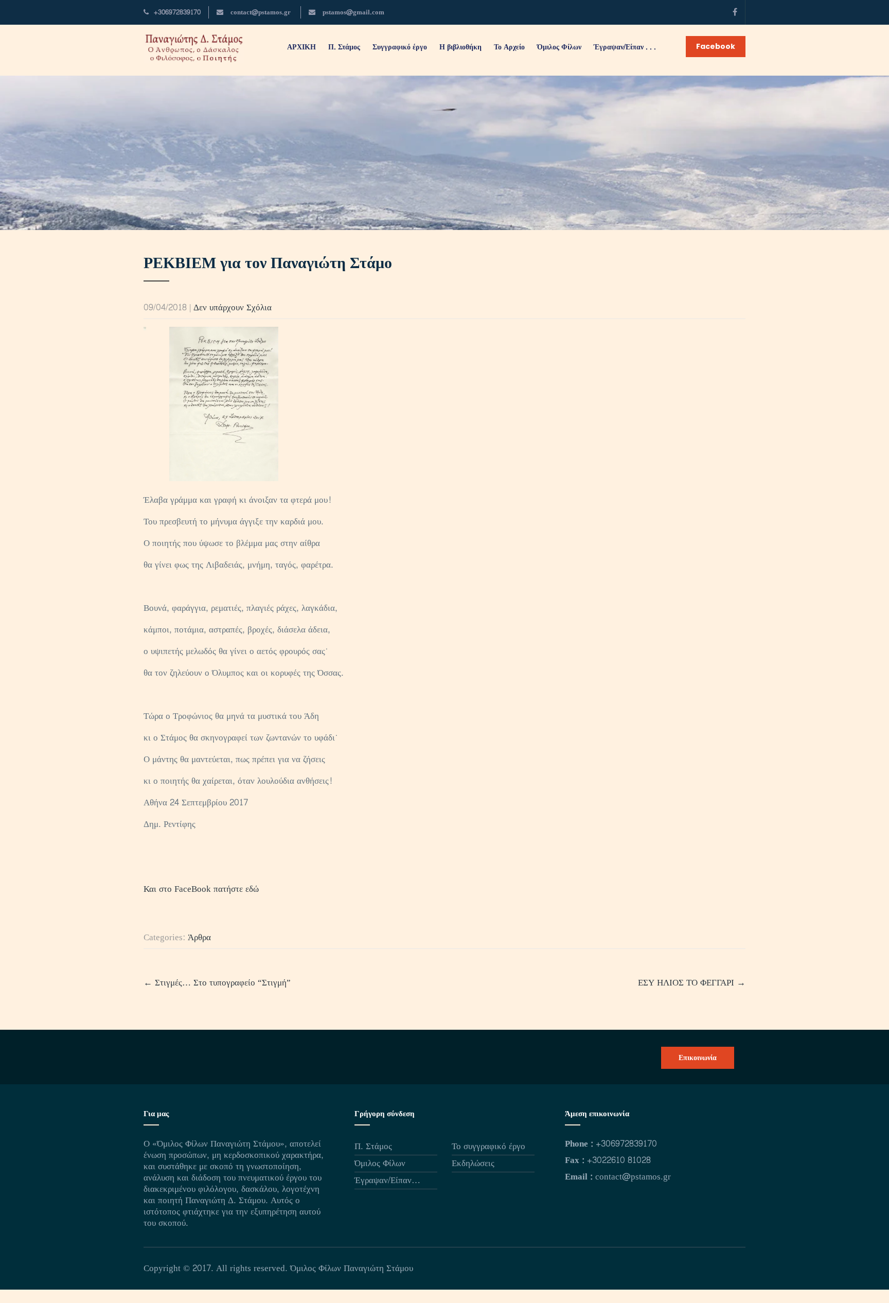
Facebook (715, 46)
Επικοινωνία (698, 1057)
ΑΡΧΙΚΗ (301, 47)
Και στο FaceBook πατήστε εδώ (201, 889)
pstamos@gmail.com (352, 12)
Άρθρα (199, 937)
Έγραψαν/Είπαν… (387, 1180)
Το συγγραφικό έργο (488, 1146)
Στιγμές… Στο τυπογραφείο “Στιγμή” (217, 983)
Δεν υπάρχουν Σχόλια (232, 307)
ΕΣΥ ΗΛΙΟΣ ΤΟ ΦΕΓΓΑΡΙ (691, 983)
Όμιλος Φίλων (379, 1163)
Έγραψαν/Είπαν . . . (625, 47)
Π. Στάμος (373, 1146)
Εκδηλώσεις (473, 1163)
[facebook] (734, 12)
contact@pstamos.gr (259, 12)
